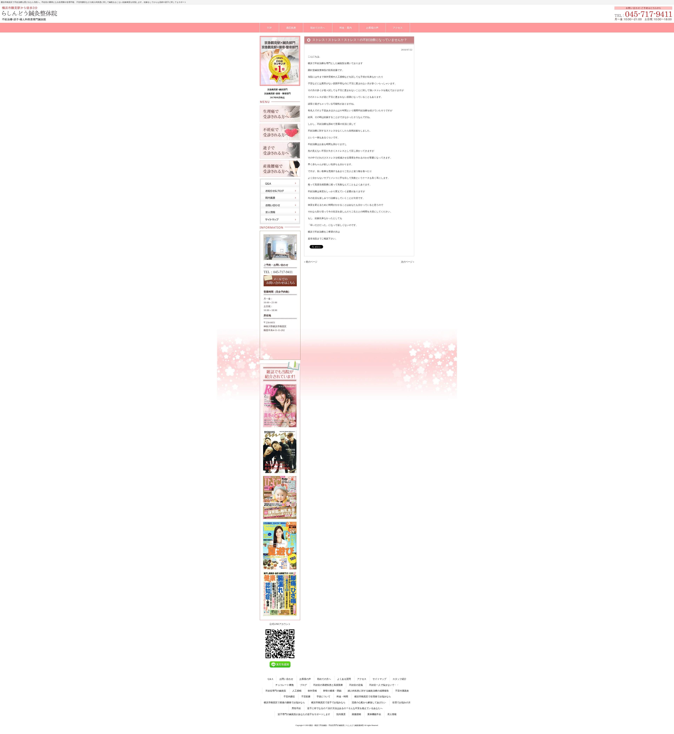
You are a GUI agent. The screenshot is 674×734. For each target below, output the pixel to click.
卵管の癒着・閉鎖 (332, 690)
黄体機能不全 (374, 714)
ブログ (303, 685)
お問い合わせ (286, 679)
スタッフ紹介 (399, 679)
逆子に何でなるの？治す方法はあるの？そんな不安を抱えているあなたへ (344, 708)
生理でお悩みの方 (401, 702)
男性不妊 (296, 708)
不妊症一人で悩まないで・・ (384, 685)
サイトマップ (379, 679)
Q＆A (270, 679)
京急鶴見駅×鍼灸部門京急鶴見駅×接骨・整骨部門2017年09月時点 (277, 93)
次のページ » (407, 261)
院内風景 (341, 714)
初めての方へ (324, 679)
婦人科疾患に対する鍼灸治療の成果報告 (368, 690)
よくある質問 (344, 679)
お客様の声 (305, 679)
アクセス (361, 679)
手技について (323, 696)
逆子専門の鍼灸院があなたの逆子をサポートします (304, 714)
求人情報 (392, 714)
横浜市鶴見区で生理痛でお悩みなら (372, 696)
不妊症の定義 (356, 685)
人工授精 (296, 690)
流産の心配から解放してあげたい (369, 702)
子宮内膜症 (289, 696)
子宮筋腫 (305, 696)
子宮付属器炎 (402, 690)
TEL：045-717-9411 (278, 272)
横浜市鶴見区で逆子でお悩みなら (328, 702)
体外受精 (312, 690)
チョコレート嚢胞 (284, 685)
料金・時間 (342, 696)
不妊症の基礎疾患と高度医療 (328, 685)
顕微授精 (356, 714)
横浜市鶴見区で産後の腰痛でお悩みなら (284, 702)
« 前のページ (310, 261)
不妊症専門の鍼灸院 (275, 690)
